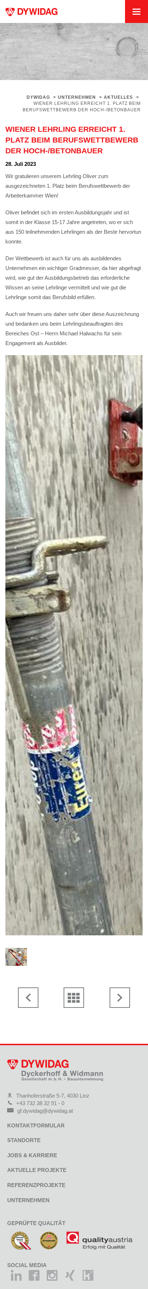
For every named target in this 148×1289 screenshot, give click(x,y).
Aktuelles (118, 97)
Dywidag (38, 97)
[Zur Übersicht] (74, 997)
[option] (74, 645)
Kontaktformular (36, 1125)
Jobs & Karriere (32, 1155)
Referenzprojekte (36, 1185)
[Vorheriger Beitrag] (28, 997)
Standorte (24, 1140)
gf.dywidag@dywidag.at (45, 1111)
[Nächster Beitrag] (120, 997)
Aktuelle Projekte (36, 1170)
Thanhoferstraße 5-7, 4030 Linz (52, 1096)
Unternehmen (77, 97)
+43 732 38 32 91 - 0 (40, 1103)
